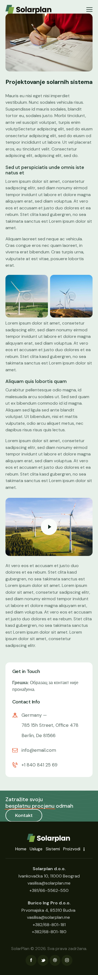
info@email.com (39, 750)
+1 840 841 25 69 (39, 765)
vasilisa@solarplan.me (48, 917)
